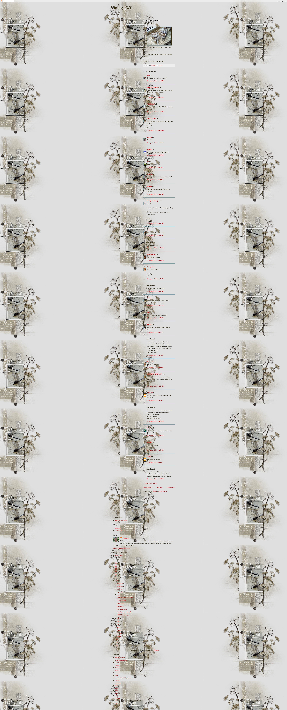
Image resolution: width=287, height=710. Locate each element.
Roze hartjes (120, 606)
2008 (117, 643)
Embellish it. (120, 603)
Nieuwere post (148, 487)
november (120, 586)
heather (117, 670)
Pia (148, 162)
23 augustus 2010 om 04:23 (155, 97)
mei (118, 624)
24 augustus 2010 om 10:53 (155, 367)
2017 (117, 563)
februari (119, 633)
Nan (148, 312)
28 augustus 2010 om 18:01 (155, 462)
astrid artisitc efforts (121, 660)
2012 (117, 575)
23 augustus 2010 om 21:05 (155, 306)
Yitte (148, 75)
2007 (117, 645)
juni (118, 621)
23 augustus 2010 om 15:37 (155, 279)
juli (118, 618)
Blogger (156, 650)
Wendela (117, 698)
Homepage (160, 487)
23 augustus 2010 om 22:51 (155, 332)
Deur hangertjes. (122, 609)
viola (116, 696)
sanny (116, 691)
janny (116, 675)
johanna (149, 149)
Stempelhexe (151, 267)
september (120, 592)
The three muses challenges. (125, 597)
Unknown (150, 393)
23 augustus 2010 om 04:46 (155, 130)
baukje (117, 663)
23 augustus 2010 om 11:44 (155, 194)
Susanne (149, 442)
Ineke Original (151, 118)
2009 (117, 640)
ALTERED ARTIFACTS (154, 374)
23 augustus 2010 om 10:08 (155, 180)
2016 (117, 566)
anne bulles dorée (120, 657)
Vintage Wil (122, 8)
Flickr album (119, 555)
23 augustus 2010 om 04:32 (155, 112)
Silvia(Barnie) (151, 254)
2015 (117, 569)
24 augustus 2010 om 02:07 (155, 355)
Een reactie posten (151, 483)
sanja (116, 688)
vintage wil (125, 538)
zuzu (116, 706)
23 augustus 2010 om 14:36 (155, 260)
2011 (117, 578)
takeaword (118, 528)
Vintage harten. (121, 600)
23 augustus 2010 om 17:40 (155, 291)
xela (116, 701)
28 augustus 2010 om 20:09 (155, 479)
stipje (116, 693)
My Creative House (153, 87)
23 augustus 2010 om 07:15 (155, 155)
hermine (117, 673)
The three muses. (120, 531)
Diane (149, 457)
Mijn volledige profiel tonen (121, 548)
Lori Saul (150, 174)
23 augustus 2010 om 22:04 (155, 318)
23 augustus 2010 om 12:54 (155, 235)
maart (119, 630)
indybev (149, 137)
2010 (117, 581)
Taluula (149, 186)
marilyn (117, 680)
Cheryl (149, 298)
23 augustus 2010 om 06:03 (155, 143)
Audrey (149, 324)
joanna (149, 230)
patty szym (118, 683)
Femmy (117, 665)
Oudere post (171, 487)
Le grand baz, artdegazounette (124, 678)
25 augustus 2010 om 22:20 (155, 421)
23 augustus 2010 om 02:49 (155, 81)
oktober (119, 589)
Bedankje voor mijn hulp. (124, 612)
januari (119, 636)
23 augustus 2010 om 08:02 (155, 167)
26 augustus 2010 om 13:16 (155, 436)
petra (116, 685)
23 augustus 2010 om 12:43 (155, 223)
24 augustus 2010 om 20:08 (155, 400)
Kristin (149, 428)
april (118, 627)
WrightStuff (151, 104)
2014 (117, 572)
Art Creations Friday (121, 520)
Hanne (117, 668)
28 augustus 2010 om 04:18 (155, 450)
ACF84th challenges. (123, 615)
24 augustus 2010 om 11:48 (155, 386)
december (120, 583)
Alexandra (150, 362)
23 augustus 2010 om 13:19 (155, 248)
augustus (120, 595)
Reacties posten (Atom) (160, 491)
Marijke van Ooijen (153, 201)
